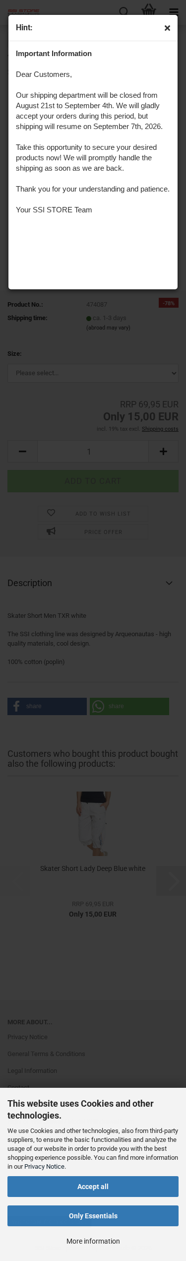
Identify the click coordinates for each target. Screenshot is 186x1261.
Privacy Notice (44, 1166)
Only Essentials (93, 1216)
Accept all (93, 1187)
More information (93, 1241)
